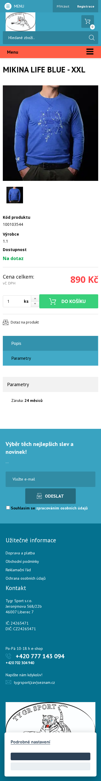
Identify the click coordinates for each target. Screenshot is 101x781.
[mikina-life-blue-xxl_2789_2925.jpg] (50, 133)
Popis (16, 343)
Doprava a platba (20, 552)
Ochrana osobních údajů (26, 578)
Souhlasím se (49, 508)
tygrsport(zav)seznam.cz (34, 682)
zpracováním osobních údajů (62, 508)
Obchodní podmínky (22, 561)
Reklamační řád (18, 569)
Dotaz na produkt (25, 322)
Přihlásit (63, 6)
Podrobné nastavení (30, 741)
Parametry (21, 358)
